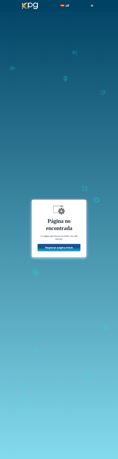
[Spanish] (62, 5)
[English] (67, 5)
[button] (92, 5)
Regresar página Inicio (59, 247)
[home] (30, 6)
